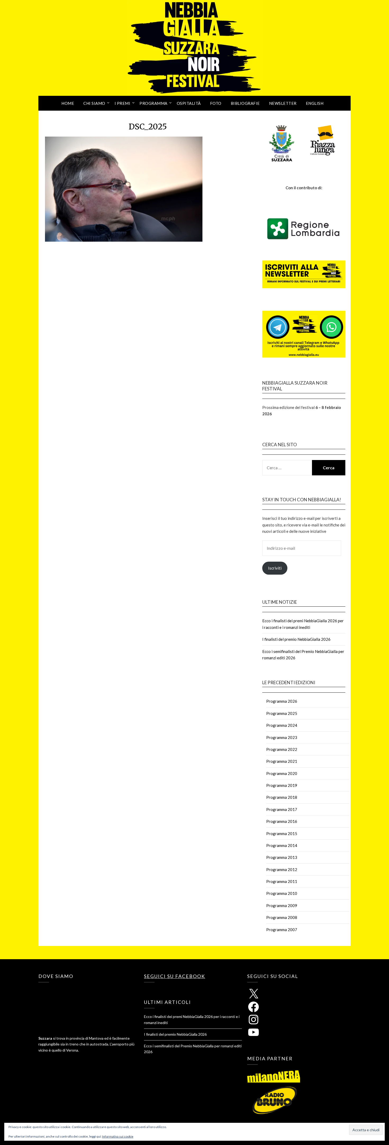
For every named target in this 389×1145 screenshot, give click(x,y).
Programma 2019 (281, 785)
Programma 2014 (281, 845)
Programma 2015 (281, 833)
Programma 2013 (281, 857)
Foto (215, 103)
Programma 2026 (281, 701)
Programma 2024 (281, 725)
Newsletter (283, 103)
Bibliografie (245, 103)
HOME (67, 103)
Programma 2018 (281, 797)
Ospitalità (189, 103)
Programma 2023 (281, 737)
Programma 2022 (281, 749)
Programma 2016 (281, 821)
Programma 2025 (281, 713)
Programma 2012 (281, 869)
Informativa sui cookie (117, 1136)
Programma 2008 (281, 917)
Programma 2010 (281, 893)
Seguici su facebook (174, 976)
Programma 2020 (281, 773)
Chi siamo (94, 103)
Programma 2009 (281, 905)
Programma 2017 (281, 809)
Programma (153, 103)
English (315, 103)
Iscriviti (275, 568)
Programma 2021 (281, 761)
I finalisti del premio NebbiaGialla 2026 (296, 639)
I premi (122, 103)
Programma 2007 (281, 929)
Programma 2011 (281, 881)
